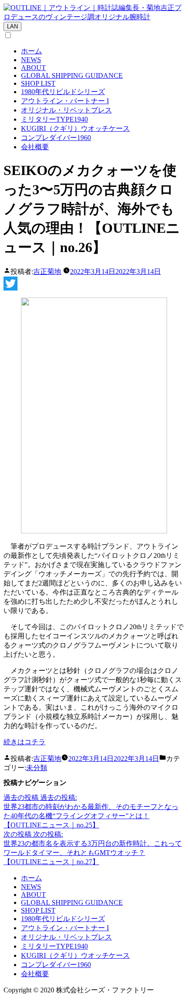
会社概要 (35, 147)
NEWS (31, 59)
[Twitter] (94, 284)
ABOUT (33, 67)
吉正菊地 (47, 271)
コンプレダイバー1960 (56, 137)
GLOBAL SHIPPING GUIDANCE (72, 75)
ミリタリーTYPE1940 (54, 119)
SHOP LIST (38, 83)
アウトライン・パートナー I (65, 101)
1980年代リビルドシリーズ (63, 91)
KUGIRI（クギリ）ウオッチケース (75, 128)
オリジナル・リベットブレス (66, 110)
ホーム (31, 51)
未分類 (36, 767)
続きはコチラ (24, 742)
